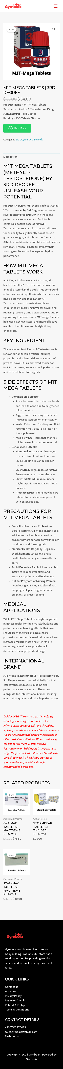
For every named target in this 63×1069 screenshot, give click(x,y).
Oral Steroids (36, 139)
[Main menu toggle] (55, 6)
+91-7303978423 (15, 1027)
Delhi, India (12, 1036)
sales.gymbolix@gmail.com (21, 1031)
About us (10, 991)
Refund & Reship (15, 1005)
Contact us (11, 986)
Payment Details (15, 1000)
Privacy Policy (13, 996)
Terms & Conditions (17, 1009)
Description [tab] (10, 156)
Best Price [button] (20, 128)
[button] (54, 29)
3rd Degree (22, 139)
